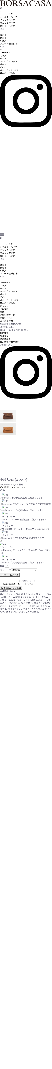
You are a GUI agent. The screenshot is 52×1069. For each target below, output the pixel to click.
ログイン (4, 306)
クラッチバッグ (7, 19)
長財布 (3, 34)
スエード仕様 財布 (9, 43)
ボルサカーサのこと (9, 70)
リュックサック (7, 22)
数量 (2, 565)
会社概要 (4, 335)
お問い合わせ (6, 318)
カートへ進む (26, 584)
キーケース (5, 52)
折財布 (3, 37)
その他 (3, 67)
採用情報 (4, 332)
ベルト (3, 58)
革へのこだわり (7, 73)
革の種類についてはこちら (13, 487)
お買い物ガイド (7, 315)
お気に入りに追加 (12, 587)
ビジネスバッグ (7, 25)
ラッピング (5, 570)
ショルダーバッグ (8, 16)
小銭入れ (4, 40)
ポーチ (3, 64)
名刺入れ (4, 55)
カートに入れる (11, 574)
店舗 (2, 312)
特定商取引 (5, 338)
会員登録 (4, 309)
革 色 (2, 490)
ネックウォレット (8, 61)
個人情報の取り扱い (9, 341)
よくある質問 (6, 321)
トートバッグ (6, 13)
